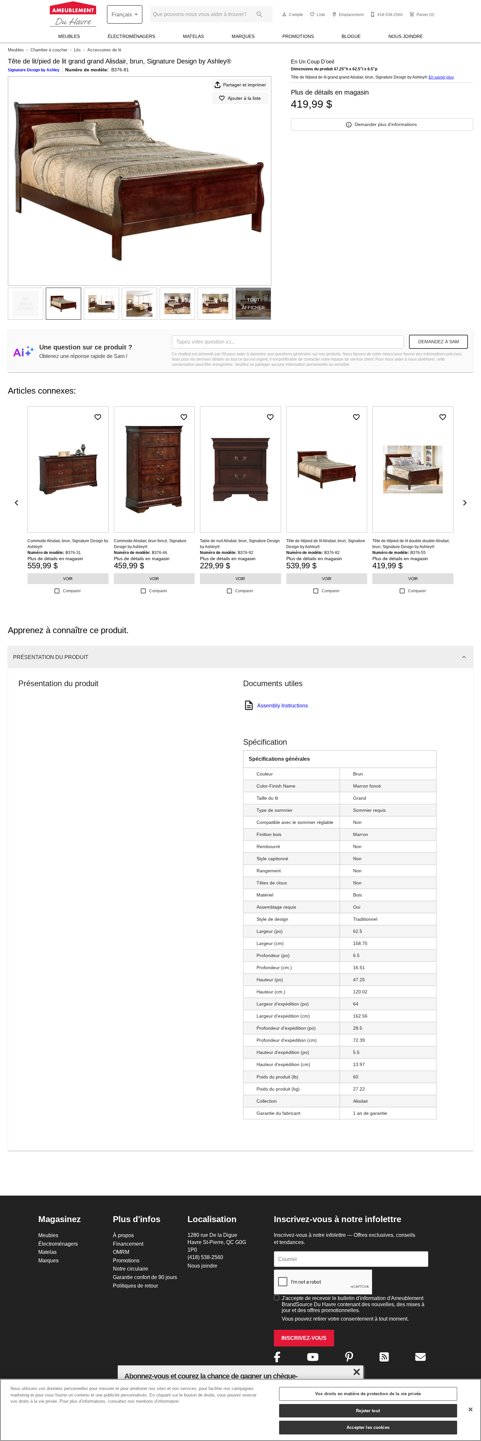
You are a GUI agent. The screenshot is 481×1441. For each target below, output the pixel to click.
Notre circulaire (130, 1269)
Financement (128, 1244)
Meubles (69, 36)
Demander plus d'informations (386, 124)
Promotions (298, 36)
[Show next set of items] (464, 502)
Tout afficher (253, 304)
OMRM (121, 1252)
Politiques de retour (135, 1286)
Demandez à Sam (438, 341)
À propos (123, 1235)
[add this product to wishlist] (98, 417)
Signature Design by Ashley (34, 69)
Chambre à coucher (48, 49)
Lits (77, 49)
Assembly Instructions (282, 705)
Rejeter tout (368, 1410)
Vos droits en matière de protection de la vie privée (368, 1393)
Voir (68, 578)
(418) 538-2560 (205, 1257)
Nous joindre (405, 36)
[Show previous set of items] (16, 502)
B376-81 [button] (120, 69)
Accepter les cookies (368, 1427)
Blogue (351, 36)
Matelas (193, 36)
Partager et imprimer (244, 84)
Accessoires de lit (104, 49)
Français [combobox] (122, 14)
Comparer (72, 590)
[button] (284, 14)
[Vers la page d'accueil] (73, 14)
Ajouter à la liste (244, 98)
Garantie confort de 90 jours (145, 1277)
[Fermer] (470, 1409)
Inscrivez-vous (304, 1338)
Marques (243, 36)
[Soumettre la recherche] (259, 14)
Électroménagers (131, 36)
